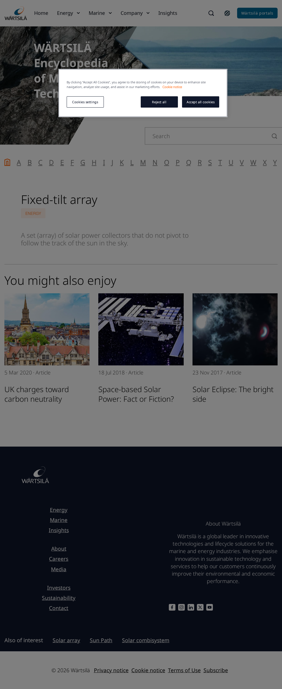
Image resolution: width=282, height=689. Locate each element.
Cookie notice (172, 87)
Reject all (159, 102)
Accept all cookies (201, 102)
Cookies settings (85, 102)
